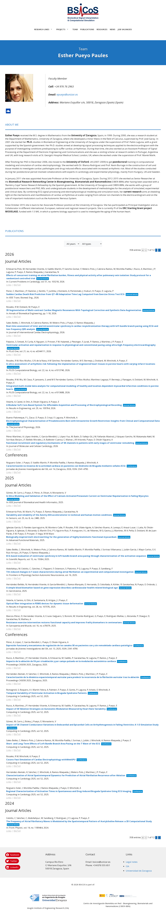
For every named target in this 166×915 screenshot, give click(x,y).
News (112, 29)
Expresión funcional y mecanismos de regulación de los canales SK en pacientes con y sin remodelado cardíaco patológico (69, 645)
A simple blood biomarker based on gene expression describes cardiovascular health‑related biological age (62, 587)
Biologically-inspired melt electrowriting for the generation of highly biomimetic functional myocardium (61, 537)
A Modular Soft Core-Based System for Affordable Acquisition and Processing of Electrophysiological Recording (64, 405)
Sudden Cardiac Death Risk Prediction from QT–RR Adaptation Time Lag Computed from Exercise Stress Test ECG (65, 294)
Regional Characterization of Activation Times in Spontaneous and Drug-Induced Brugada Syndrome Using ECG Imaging (68, 791)
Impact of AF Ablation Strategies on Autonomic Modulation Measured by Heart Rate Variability (56, 708)
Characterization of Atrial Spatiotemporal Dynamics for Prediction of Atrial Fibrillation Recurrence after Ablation (65, 775)
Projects (60, 29)
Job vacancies (125, 29)
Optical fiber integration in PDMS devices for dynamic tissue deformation (44, 603)
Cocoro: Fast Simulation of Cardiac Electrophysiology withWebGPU (40, 759)
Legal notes (131, 861)
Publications (87, 29)
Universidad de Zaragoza (139, 870)
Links (8, 284)
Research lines (41, 29)
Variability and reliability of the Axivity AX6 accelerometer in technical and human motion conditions (59, 514)
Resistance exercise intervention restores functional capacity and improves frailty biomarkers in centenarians (64, 622)
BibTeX (17, 284)
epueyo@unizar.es (67, 94)
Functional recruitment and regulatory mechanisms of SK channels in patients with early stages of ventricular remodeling (70, 442)
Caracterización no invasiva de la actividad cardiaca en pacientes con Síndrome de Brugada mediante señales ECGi (66, 465)
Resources (102, 29)
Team (75, 29)
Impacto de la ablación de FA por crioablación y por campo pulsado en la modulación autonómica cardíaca (61, 661)
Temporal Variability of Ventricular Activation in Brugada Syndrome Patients (46, 693)
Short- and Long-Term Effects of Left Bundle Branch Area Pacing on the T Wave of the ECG (53, 743)
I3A (127, 866)
